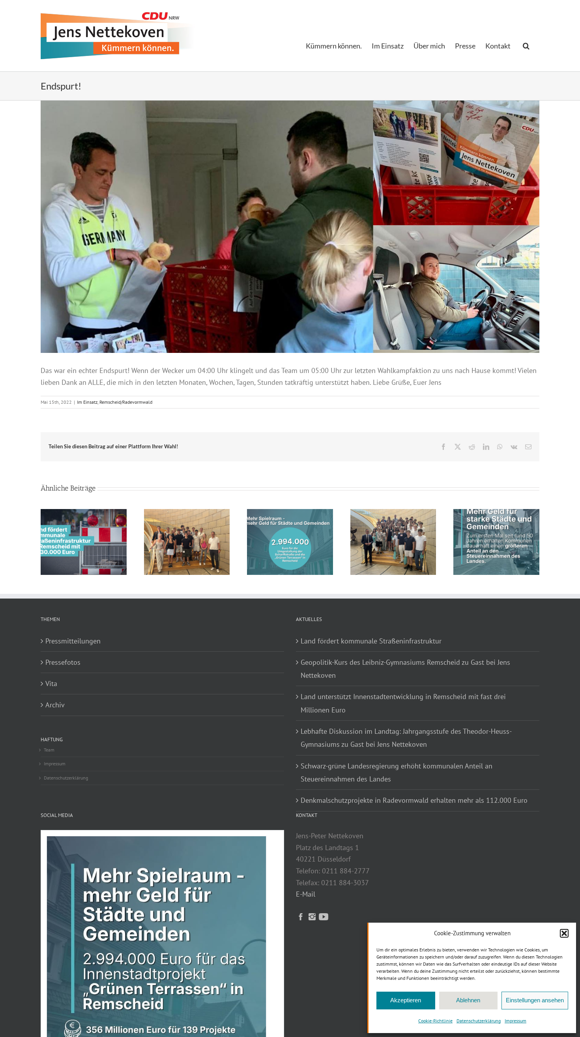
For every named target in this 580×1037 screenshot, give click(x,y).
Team (49, 750)
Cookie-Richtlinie (435, 1021)
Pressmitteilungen (73, 640)
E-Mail (305, 894)
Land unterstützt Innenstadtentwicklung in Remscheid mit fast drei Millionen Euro (403, 703)
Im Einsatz (87, 402)
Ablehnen (468, 1000)
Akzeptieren (405, 1000)
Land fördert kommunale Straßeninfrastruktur (371, 640)
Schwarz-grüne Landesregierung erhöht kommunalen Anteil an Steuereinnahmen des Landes (396, 772)
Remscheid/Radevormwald (125, 402)
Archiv (55, 704)
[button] (564, 933)
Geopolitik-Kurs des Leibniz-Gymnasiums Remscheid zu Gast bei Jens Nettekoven (405, 669)
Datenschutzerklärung (479, 1021)
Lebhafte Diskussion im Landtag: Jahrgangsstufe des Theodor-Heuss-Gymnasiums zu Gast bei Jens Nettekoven (406, 738)
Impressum (515, 1021)
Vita (51, 683)
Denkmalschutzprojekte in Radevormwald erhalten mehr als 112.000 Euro (414, 800)
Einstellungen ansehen (535, 1000)
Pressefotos (62, 662)
